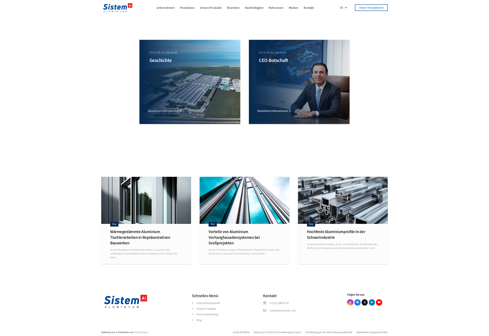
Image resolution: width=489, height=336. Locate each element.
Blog (199, 320)
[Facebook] (357, 302)
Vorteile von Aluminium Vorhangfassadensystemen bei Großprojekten (234, 237)
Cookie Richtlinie (241, 332)
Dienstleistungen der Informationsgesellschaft (328, 332)
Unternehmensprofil (208, 303)
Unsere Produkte (206, 309)
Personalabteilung (207, 314)
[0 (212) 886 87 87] (266, 303)
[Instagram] (350, 302)
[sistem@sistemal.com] (266, 310)
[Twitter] (365, 302)
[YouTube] (379, 302)
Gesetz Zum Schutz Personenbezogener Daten (277, 332)
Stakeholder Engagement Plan (372, 332)
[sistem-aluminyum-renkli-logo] (117, 7)
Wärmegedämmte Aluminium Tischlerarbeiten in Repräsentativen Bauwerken (140, 237)
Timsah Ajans (141, 332)
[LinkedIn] (372, 302)
